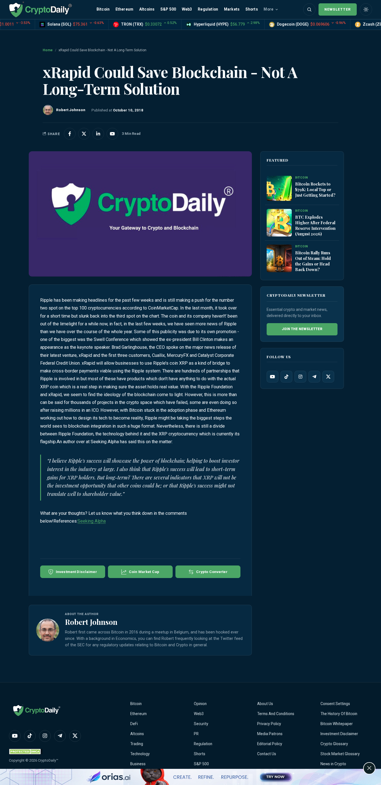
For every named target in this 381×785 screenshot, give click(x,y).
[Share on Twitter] (84, 134)
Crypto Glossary (334, 744)
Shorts (251, 9)
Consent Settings (335, 703)
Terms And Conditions (275, 713)
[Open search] (309, 9)
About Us (265, 703)
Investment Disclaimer (339, 734)
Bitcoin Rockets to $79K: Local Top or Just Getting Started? (315, 189)
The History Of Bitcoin (338, 713)
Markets (232, 9)
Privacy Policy (269, 723)
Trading (136, 744)
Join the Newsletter (302, 329)
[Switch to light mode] (366, 9)
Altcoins (147, 9)
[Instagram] (300, 376)
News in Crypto (333, 764)
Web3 (187, 9)
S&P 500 (168, 9)
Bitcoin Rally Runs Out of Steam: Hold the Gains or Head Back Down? (313, 261)
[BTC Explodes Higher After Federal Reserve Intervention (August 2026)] (279, 223)
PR (196, 734)
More (268, 9)
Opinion (200, 703)
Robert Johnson (91, 622)
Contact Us (266, 754)
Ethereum (124, 9)
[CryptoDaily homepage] (40, 9)
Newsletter (337, 9)
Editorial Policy (269, 744)
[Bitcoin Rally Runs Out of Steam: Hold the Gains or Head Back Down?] (279, 258)
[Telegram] (314, 376)
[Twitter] (328, 376)
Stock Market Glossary (340, 754)
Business (138, 764)
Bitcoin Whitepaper (336, 723)
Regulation (208, 9)
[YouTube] (272, 376)
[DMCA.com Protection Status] (25, 751)
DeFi (134, 723)
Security (201, 723)
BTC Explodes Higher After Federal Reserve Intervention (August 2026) (315, 225)
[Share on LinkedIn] (98, 134)
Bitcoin (103, 9)
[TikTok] (286, 376)
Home (48, 50)
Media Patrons (270, 734)
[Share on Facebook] (70, 134)
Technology (140, 754)
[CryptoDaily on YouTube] (112, 134)
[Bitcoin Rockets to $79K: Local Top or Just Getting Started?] (279, 188)
